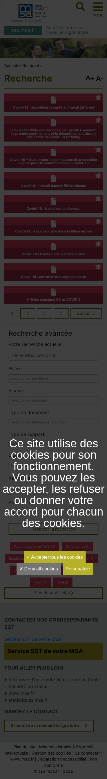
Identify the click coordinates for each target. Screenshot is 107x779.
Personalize (78, 568)
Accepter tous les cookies (56, 557)
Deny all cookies (40, 568)
